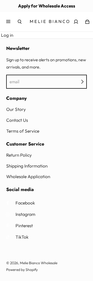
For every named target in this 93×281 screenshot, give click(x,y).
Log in (7, 35)
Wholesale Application (28, 176)
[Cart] (87, 21)
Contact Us (17, 120)
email (14, 82)
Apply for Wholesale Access (46, 6)
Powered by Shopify (22, 269)
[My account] (76, 21)
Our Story (16, 109)
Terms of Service (22, 131)
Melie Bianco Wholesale (38, 263)
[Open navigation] (12, 21)
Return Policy (19, 155)
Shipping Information (27, 166)
